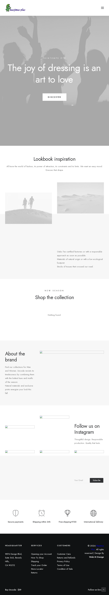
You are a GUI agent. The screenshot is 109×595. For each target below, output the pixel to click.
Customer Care (64, 554)
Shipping (35, 561)
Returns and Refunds (66, 557)
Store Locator (37, 569)
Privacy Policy (63, 561)
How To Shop (37, 557)
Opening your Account (41, 554)
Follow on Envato (96, 589)
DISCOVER (54, 97)
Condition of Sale (65, 569)
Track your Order (39, 565)
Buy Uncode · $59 (13, 589)
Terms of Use (63, 565)
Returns (34, 572)
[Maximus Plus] (15, 8)
